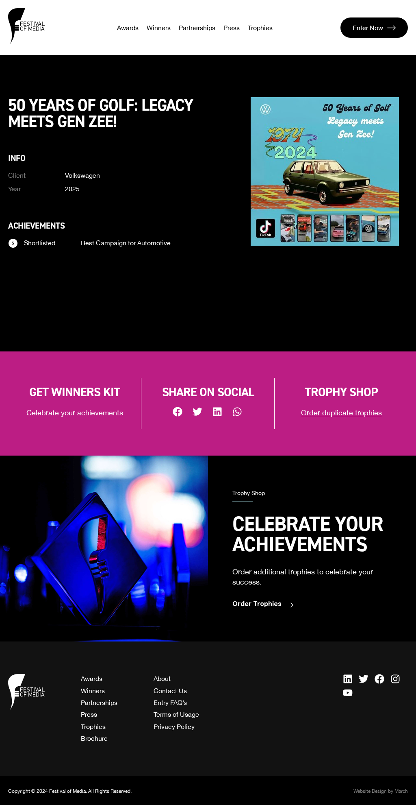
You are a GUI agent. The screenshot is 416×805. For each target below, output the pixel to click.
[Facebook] (379, 679)
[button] (178, 411)
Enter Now (368, 27)
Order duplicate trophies (341, 412)
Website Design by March (380, 791)
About (162, 678)
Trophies (260, 27)
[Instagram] (395, 679)
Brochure (94, 738)
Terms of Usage (176, 714)
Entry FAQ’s (170, 702)
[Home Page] (26, 26)
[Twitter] (363, 679)
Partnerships (197, 27)
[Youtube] (348, 693)
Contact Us (170, 690)
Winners (159, 27)
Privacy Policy (174, 726)
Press (231, 27)
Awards (128, 27)
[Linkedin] (348, 679)
